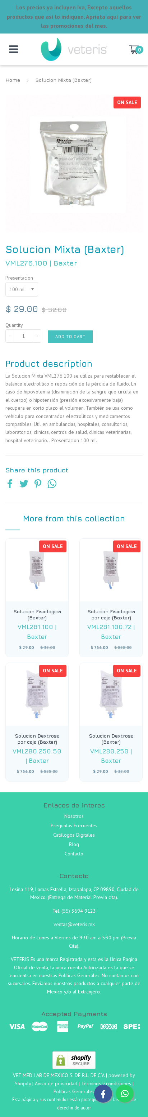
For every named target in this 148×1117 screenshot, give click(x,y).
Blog (74, 844)
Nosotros (74, 816)
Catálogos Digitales (74, 835)
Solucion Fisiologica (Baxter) (37, 614)
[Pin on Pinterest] (37, 484)
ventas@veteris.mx (74, 924)
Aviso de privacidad (56, 1083)
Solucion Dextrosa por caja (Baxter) (37, 739)
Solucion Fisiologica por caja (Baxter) (111, 614)
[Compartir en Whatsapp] (51, 484)
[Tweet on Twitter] (23, 484)
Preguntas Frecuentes (74, 825)
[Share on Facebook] (9, 484)
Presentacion (19, 278)
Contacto (74, 853)
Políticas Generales (74, 1091)
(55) (66, 911)
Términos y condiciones (106, 1083)
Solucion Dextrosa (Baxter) (111, 739)
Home (12, 80)
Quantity (14, 325)
